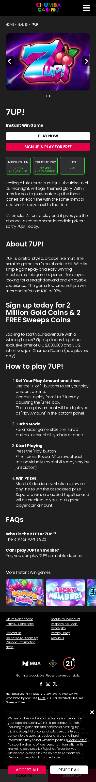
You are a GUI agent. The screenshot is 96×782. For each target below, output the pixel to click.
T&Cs (42, 698)
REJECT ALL (69, 770)
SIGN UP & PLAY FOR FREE (47, 147)
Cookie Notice (76, 740)
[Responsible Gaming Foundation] (53, 663)
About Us (57, 638)
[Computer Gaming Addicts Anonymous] (69, 663)
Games (23, 24)
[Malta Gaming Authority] (32, 663)
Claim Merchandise (19, 619)
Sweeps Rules (15, 702)
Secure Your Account (65, 619)
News (10, 647)
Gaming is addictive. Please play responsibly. (48, 676)
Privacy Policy (60, 633)
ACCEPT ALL (27, 770)
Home (10, 24)
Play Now (48, 136)
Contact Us (13, 633)
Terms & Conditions (20, 624)
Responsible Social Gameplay (64, 626)
